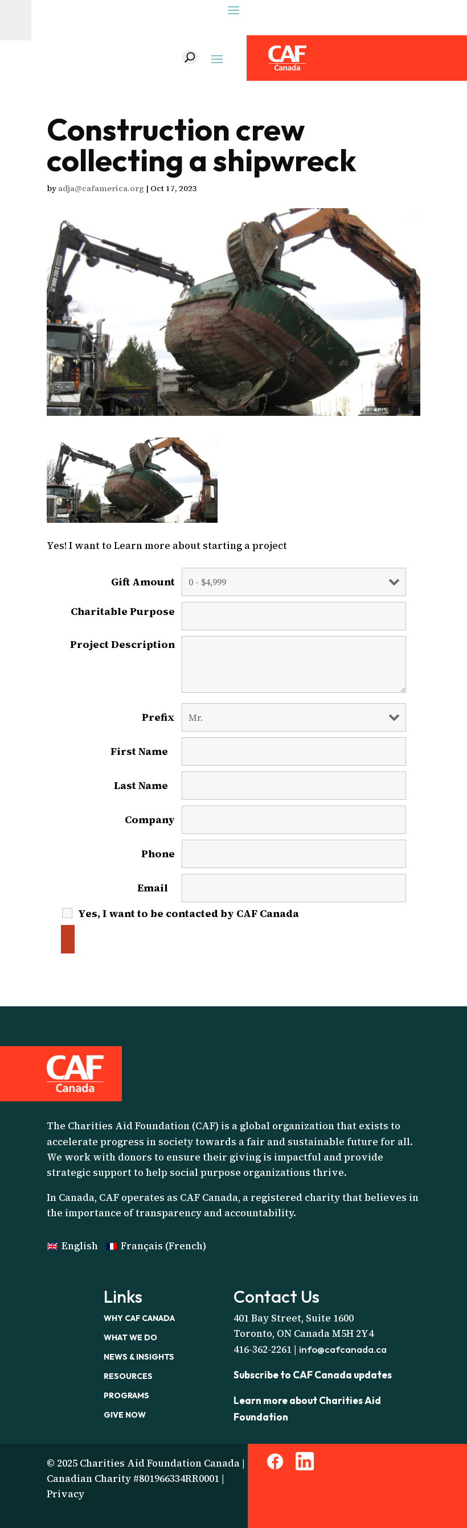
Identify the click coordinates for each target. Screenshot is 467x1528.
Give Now (125, 1415)
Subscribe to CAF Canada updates (312, 1375)
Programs (126, 1395)
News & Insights (139, 1357)
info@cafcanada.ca (343, 1349)
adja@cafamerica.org (101, 188)
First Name (142, 751)
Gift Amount (143, 582)
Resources (128, 1376)
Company (150, 819)
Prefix (158, 717)
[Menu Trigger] (15, 20)
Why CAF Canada (139, 1318)
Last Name (144, 785)
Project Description (122, 649)
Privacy (65, 1494)
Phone (158, 854)
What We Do (130, 1337)
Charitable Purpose (123, 616)
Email (156, 888)
